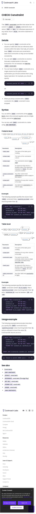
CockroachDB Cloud (8, 421)
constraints (18, 175)
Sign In (4, 433)
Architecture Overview (9, 450)
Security (5, 456)
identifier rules (19, 262)
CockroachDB (6, 418)
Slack (4, 476)
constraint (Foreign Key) (17, 378)
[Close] (32, 490)
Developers (6, 470)
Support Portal (7, 479)
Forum (4, 473)
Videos (4, 447)
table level (17, 118)
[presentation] (19, 83)
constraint (13, 24)
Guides (4, 441)
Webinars (5, 444)
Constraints (8, 369)
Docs (4, 464)
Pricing (4, 427)
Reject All (24, 503)
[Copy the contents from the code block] (32, 83)
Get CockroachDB (7, 430)
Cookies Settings (17, 507)
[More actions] (34, 3)
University (5, 467)
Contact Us (6, 482)
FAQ (4, 453)
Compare (5, 424)
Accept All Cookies (9, 503)
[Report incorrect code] (29, 83)
